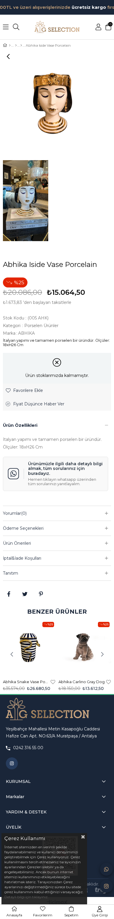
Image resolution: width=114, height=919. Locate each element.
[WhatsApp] (106, 869)
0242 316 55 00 (28, 747)
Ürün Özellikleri (20, 425)
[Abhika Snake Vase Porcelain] (29, 647)
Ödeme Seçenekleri (23, 528)
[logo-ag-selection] (47, 709)
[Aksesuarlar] (16, 45)
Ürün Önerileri (17, 543)
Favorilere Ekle (53, 681)
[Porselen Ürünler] (21, 45)
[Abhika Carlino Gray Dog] (84, 647)
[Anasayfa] (10, 45)
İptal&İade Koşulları (22, 558)
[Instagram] (106, 886)
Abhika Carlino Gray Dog (81, 681)
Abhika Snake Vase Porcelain (26, 681)
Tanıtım (10, 573)
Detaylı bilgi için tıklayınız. (26, 897)
